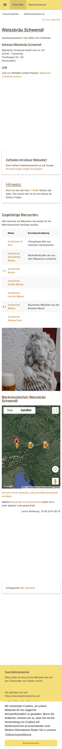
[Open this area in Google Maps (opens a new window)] (8, 486)
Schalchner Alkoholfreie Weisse (14, 257)
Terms (57, 487)
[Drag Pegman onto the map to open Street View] (55, 481)
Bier (23, 587)
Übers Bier (46, 20)
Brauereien (56, 20)
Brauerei (30, 587)
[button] (33, 734)
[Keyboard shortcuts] (23, 487)
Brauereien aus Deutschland (26, 501)
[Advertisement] (31, 115)
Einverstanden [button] (31, 743)
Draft (35, 190)
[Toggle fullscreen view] (55, 410)
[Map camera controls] (55, 469)
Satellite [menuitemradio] (26, 410)
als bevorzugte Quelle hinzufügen (24, 168)
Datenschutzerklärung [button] (18, 734)
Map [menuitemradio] (10, 410)
